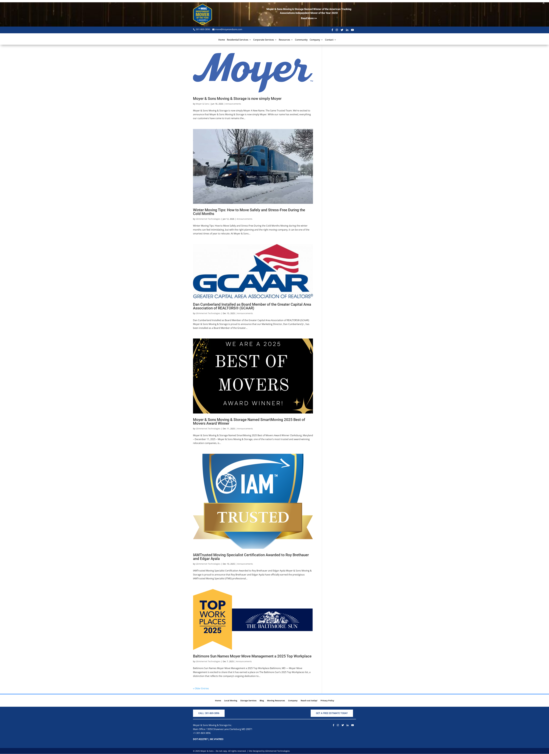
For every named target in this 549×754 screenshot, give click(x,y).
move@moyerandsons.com (228, 29)
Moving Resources (276, 701)
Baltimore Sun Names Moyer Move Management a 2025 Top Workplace (252, 656)
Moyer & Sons (202, 103)
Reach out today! (309, 701)
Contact (329, 40)
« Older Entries (201, 688)
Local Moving (230, 701)
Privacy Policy (327, 701)
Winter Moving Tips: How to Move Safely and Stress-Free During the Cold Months (249, 212)
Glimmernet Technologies (208, 219)
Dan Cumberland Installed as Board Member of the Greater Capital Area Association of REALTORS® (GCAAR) (252, 306)
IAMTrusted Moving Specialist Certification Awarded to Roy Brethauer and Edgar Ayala (251, 557)
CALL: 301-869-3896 (208, 713)
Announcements (233, 103)
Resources (284, 40)
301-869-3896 (203, 29)
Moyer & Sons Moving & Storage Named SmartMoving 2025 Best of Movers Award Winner (249, 421)
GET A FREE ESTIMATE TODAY (332, 713)
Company (315, 40)
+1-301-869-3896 (202, 733)
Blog (262, 701)
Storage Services (248, 701)
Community (301, 40)
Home (221, 40)
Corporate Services (263, 40)
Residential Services (237, 40)
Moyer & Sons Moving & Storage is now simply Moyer (237, 98)
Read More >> (309, 18)
